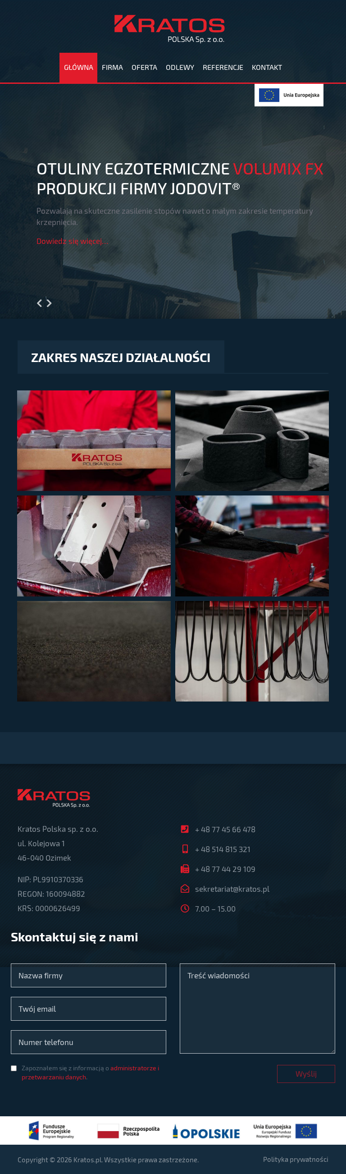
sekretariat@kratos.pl (232, 888)
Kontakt (267, 67)
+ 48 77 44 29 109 (225, 868)
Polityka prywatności (295, 1159)
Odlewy (180, 67)
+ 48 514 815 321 (222, 848)
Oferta (144, 67)
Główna (78, 67)
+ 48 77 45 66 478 (225, 829)
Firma (112, 67)
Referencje (223, 67)
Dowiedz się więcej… (72, 240)
